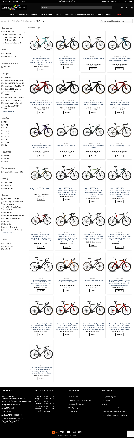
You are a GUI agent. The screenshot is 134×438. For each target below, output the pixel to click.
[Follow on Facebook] (60, 1)
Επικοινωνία (72, 411)
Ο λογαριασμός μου (109, 397)
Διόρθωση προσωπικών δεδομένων (114, 411)
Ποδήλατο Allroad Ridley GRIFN (93, 280)
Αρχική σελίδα (6, 21)
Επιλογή (41, 69)
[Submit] (110, 7)
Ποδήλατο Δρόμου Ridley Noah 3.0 (93, 58)
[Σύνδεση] (127, 7)
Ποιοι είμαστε (73, 397)
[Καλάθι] (132, 7)
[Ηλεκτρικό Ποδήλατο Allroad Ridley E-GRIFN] (93, 130)
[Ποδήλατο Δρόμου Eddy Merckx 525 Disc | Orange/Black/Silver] (67, 264)
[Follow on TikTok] (67, 1)
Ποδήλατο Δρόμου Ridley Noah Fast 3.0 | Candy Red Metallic (119, 103)
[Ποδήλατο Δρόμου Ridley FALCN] (67, 130)
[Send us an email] (70, 1)
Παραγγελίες (106, 400)
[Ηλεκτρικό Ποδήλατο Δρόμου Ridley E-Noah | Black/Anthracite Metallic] (67, 87)
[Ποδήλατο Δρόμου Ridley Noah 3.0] (93, 43)
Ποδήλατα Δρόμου (28, 21)
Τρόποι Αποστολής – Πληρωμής (79, 400)
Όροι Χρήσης (73, 408)
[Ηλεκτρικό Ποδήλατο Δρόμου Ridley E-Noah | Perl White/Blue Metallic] (119, 43)
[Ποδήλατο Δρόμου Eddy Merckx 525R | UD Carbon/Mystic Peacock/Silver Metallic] (67, 43)
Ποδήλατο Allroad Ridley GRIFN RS (41, 189)
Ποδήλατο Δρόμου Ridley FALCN (67, 145)
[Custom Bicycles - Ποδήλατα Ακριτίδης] (19, 7)
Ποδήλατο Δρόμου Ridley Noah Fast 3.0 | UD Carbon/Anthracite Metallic (93, 104)
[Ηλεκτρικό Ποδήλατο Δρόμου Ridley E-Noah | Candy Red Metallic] (41, 87)
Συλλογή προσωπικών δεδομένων (114, 408)
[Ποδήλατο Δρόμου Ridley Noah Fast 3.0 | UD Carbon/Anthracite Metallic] (93, 87)
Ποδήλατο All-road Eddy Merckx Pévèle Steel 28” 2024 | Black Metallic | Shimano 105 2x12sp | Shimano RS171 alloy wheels (67, 191)
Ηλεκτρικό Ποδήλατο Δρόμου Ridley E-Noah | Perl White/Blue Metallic (119, 59)
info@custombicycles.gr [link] (14, 418)
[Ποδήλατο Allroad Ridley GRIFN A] (119, 130)
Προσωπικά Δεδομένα (76, 404)
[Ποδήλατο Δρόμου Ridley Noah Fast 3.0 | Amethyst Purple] (41, 130)
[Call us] (73, 1)
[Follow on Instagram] (63, 1)
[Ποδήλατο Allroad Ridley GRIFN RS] (41, 173)
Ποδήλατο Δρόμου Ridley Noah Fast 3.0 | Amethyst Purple (41, 146)
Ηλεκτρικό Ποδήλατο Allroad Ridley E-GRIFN (93, 146)
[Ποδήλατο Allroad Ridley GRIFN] (93, 264)
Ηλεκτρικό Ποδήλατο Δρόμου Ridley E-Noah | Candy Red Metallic (41, 103)
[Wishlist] (122, 7)
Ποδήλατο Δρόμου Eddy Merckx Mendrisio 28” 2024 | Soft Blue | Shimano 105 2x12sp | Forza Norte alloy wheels (41, 61)
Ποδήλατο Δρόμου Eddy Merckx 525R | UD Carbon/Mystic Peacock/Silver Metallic (67, 60)
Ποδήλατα (16, 21)
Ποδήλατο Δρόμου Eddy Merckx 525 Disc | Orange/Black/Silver (67, 281)
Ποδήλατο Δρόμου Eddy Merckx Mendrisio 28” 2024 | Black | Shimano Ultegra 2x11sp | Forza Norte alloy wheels (41, 282)
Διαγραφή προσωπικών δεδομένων (114, 415)
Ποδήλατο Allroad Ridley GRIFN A (119, 145)
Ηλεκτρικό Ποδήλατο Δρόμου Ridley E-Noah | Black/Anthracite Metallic (67, 103)
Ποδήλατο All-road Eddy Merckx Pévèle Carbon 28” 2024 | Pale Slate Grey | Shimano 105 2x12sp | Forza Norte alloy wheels (93, 237)
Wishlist (105, 404)
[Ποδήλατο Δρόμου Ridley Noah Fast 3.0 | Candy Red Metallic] (119, 87)
